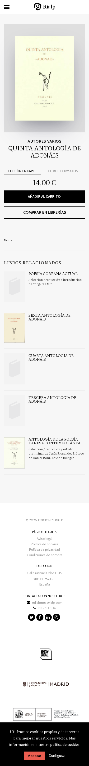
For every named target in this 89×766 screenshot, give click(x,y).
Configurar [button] (57, 755)
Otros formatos (63, 171)
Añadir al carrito (44, 196)
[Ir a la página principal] (44, 6)
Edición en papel (22, 171)
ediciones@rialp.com (47, 602)
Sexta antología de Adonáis (49, 317)
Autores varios (44, 141)
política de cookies (65, 745)
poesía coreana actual (53, 273)
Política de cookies (44, 544)
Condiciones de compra (44, 555)
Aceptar (34, 755)
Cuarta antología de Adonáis (51, 357)
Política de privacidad (44, 549)
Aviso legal (44, 538)
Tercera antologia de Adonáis (52, 399)
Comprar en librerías (44, 212)
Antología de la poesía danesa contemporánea (54, 441)
